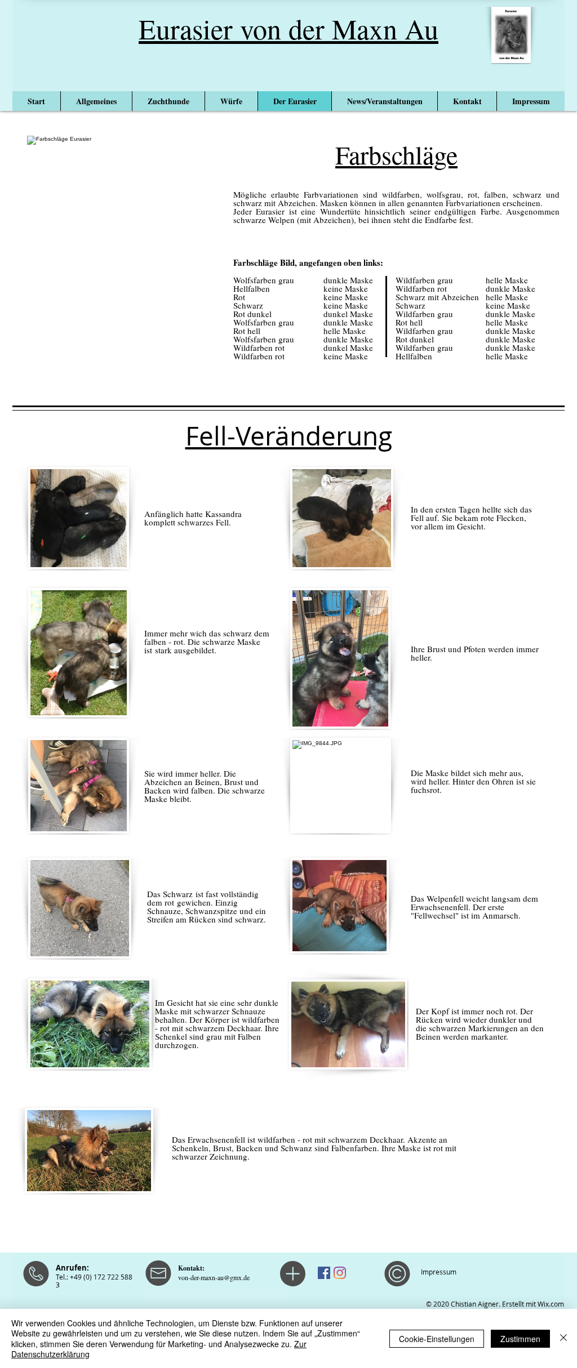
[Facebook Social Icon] (324, 1273)
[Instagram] (340, 1273)
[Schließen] (563, 1338)
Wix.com (551, 1303)
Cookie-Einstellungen (436, 1338)
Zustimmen (520, 1338)
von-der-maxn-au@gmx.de (214, 1277)
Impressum (438, 1271)
